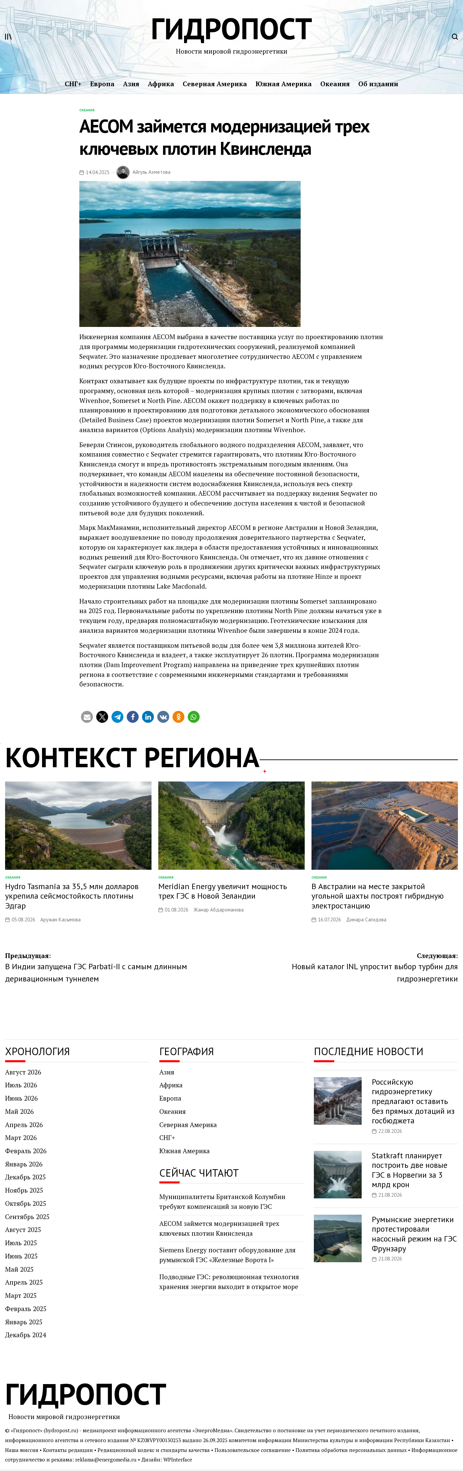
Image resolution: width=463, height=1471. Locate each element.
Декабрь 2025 (25, 1177)
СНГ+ (73, 83)
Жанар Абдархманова (219, 909)
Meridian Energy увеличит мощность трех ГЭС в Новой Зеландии (222, 891)
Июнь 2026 (21, 1098)
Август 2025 (23, 1229)
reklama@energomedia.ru (106, 1459)
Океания (335, 83)
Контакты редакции (68, 1450)
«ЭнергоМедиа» (212, 1430)
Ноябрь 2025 (24, 1190)
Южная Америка (284, 83)
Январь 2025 (23, 1322)
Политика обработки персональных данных (351, 1450)
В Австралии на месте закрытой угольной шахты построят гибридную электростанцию (377, 896)
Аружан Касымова (60, 919)
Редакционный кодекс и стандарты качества (154, 1450)
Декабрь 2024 (25, 1334)
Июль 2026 (21, 1085)
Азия (131, 83)
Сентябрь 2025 (27, 1216)
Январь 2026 (23, 1164)
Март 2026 (21, 1137)
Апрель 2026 (24, 1124)
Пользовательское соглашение (253, 1450)
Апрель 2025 (24, 1282)
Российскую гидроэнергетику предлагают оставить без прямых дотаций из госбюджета (413, 1101)
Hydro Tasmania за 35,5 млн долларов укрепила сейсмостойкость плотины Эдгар (72, 896)
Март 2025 (21, 1295)
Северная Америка (215, 83)
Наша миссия (21, 1450)
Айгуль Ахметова (151, 172)
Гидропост (231, 28)
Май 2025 (19, 1269)
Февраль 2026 (25, 1150)
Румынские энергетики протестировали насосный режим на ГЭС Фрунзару (414, 1234)
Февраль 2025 (25, 1308)
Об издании (378, 83)
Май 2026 (19, 1111)
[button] (87, 717)
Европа (102, 83)
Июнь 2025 (21, 1256)
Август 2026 (23, 1072)
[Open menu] (8, 36)
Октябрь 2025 (25, 1203)
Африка (161, 83)
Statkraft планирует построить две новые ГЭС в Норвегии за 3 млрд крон (409, 1170)
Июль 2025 (21, 1242)
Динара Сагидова (366, 919)
